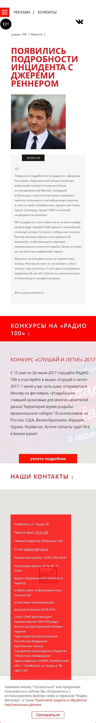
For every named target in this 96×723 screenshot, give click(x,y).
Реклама (22, 12)
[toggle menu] (4, 12)
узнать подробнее (48, 458)
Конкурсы (47, 12)
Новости (37, 34)
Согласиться (48, 714)
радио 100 (19, 34)
